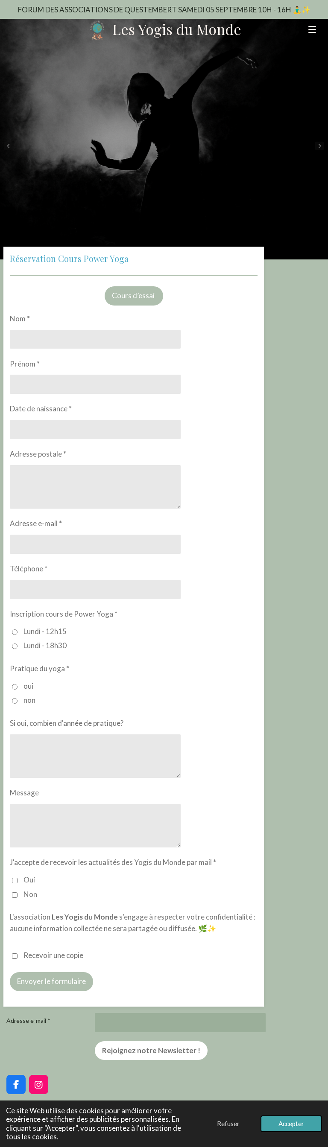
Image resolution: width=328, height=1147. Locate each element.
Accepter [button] (291, 1123)
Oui (29, 879)
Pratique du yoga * (39, 668)
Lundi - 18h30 (45, 645)
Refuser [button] (228, 1123)
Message (24, 792)
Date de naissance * (41, 408)
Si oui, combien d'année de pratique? (66, 723)
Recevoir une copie (53, 955)
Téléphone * (28, 568)
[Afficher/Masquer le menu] (312, 29)
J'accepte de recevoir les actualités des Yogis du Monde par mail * (113, 862)
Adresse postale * (38, 453)
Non (30, 894)
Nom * (20, 318)
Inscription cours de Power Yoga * (63, 613)
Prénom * (25, 363)
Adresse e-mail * (36, 523)
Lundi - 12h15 (45, 631)
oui (28, 685)
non (29, 700)
